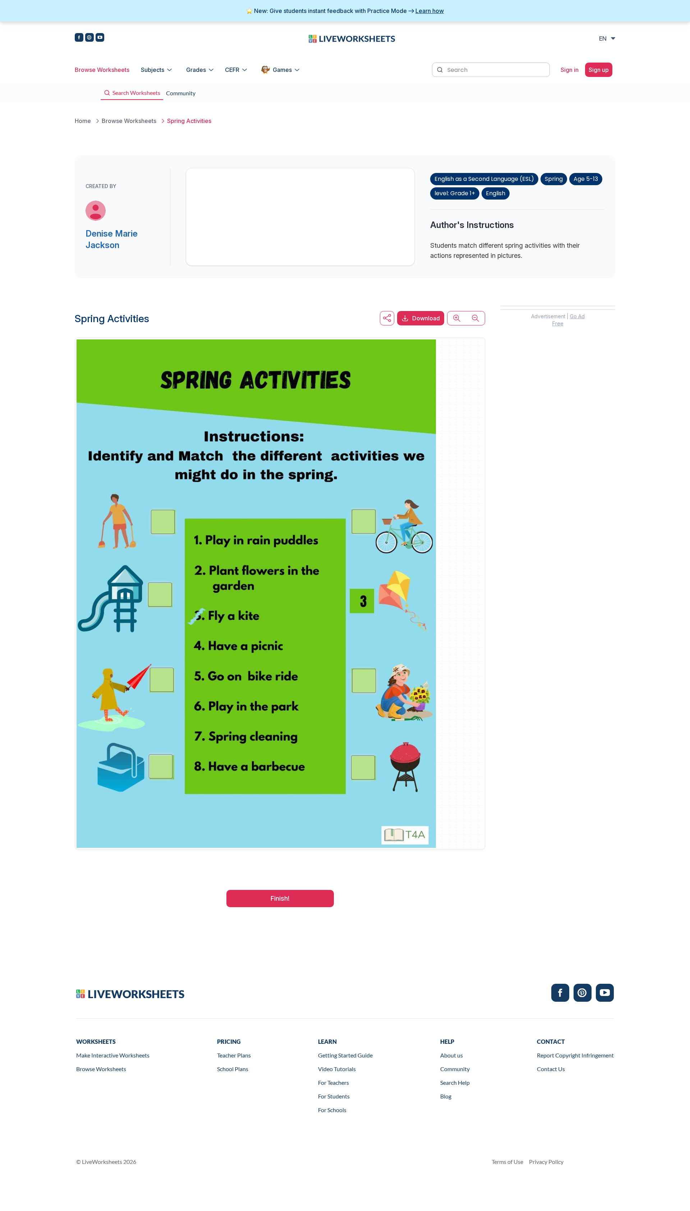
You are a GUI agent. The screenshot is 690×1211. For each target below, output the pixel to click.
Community (455, 1068)
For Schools (332, 1109)
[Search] (440, 69)
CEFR (232, 69)
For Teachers (333, 1082)
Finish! (280, 898)
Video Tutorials (337, 1068)
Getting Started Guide (345, 1055)
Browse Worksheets (102, 69)
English (495, 193)
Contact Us (551, 1068)
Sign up (599, 69)
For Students (334, 1096)
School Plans (232, 1068)
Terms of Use (507, 1161)
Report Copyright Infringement (575, 1055)
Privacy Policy (546, 1161)
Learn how (429, 10)
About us (451, 1055)
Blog (445, 1096)
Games (282, 69)
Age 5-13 (586, 179)
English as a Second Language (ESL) (484, 179)
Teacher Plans (234, 1055)
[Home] (352, 38)
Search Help (455, 1082)
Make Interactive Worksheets (113, 1055)
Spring (554, 179)
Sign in (570, 69)
